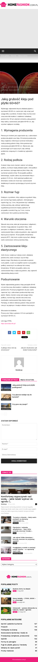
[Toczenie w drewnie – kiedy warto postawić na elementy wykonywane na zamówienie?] (6, 519)
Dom (14, 533)
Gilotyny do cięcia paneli (10, 648)
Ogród (15, 612)
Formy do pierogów (8, 642)
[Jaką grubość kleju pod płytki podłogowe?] (6, 387)
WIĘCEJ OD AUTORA (27, 380)
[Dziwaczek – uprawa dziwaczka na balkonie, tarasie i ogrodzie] (6, 610)
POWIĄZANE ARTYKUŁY (10, 380)
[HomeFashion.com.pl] (19, 4)
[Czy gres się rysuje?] (6, 406)
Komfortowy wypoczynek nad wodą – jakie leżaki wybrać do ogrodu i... (17, 499)
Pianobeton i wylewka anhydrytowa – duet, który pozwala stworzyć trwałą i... (22, 529)
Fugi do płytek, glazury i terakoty (14, 645)
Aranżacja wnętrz (17, 553)
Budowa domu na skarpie (21, 589)
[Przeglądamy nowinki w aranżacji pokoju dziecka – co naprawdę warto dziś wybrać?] (6, 550)
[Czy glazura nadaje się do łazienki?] (6, 397)
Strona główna (5, 56)
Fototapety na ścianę (9, 630)
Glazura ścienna (11, 83)
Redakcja (7, 93)
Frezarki (4, 627)
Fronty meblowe (7, 651)
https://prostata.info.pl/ (8, 323)
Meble (3, 493)
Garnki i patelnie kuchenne (11, 624)
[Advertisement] (19, 28)
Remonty (4, 83)
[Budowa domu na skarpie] (6, 591)
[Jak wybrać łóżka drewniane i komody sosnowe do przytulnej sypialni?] (6, 540)
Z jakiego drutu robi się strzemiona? (8, 349)
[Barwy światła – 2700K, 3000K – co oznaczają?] (6, 600)
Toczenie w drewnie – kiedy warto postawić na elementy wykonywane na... (24, 519)
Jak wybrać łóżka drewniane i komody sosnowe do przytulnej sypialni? (23, 539)
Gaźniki (4, 639)
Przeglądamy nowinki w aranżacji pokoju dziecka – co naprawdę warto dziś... (24, 549)
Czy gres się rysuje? (20, 404)
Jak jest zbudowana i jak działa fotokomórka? (29, 349)
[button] (35, 51)
